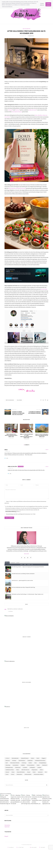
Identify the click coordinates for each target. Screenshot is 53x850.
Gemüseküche (15, 765)
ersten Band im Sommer (17, 111)
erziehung (24, 762)
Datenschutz (7, 825)
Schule (34, 772)
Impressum (7, 826)
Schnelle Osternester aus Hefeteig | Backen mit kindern (23, 573)
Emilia (6, 449)
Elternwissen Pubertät (14, 762)
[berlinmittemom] (26, 13)
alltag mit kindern (24, 758)
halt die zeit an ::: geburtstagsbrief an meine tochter (22, 580)
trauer (7, 774)
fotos (35, 762)
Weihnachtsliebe (28, 774)
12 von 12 (7, 758)
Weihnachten (19, 774)
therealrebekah (44, 289)
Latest (17, 562)
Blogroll (6, 836)
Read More (26, 553)
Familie (30, 762)
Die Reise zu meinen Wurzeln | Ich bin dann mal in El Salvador (18, 413)
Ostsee (13, 772)
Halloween (19, 400)
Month (28, 564)
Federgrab (10, 110)
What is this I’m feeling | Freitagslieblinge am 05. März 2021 (41, 435)
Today (21, 564)
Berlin (38, 758)
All (32, 564)
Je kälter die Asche (32, 110)
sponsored (40, 772)
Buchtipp (14, 760)
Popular (7, 562)
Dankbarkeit (30, 760)
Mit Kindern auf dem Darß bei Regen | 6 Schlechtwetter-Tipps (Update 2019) (27, 594)
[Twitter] (43, 400)
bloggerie (44, 758)
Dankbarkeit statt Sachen (40, 760)
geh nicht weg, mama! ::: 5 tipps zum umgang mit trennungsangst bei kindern (28, 566)
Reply (47, 449)
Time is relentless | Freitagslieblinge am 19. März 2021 (11, 435)
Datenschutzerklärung (10, 511)
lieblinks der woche (10, 769)
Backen (32, 758)
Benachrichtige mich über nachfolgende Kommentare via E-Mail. (21, 514)
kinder (38, 765)
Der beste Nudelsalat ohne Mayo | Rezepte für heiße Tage (23, 587)
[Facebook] (41, 400)
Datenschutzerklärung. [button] (7, 6)
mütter (41, 769)
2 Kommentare (31, 35)
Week (25, 564)
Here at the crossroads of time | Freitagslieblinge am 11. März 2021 (26, 436)
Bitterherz (17, 110)
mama (17, 769)
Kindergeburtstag (9, 767)
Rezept (28, 772)
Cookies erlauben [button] (48, 4)
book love (8, 760)
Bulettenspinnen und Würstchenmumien (17, 188)
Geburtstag (8, 765)
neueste (7, 772)
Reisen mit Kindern (21, 772)
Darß (7, 762)
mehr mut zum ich (25, 769)
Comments (12, 562)
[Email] (47, 400)
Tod (45, 772)
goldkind (22, 765)
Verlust (12, 774)
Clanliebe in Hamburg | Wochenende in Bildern (34, 412)
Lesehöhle (25, 767)
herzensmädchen (30, 765)
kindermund (17, 767)
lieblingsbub (32, 767)
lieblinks (39, 767)
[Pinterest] (45, 400)
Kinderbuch (44, 765)
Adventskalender (15, 758)
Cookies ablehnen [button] (42, 4)
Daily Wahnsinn (22, 760)
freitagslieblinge (26, 28)
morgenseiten (34, 769)
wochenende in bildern (38, 774)
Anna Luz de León (12, 466)
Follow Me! (27, 798)
